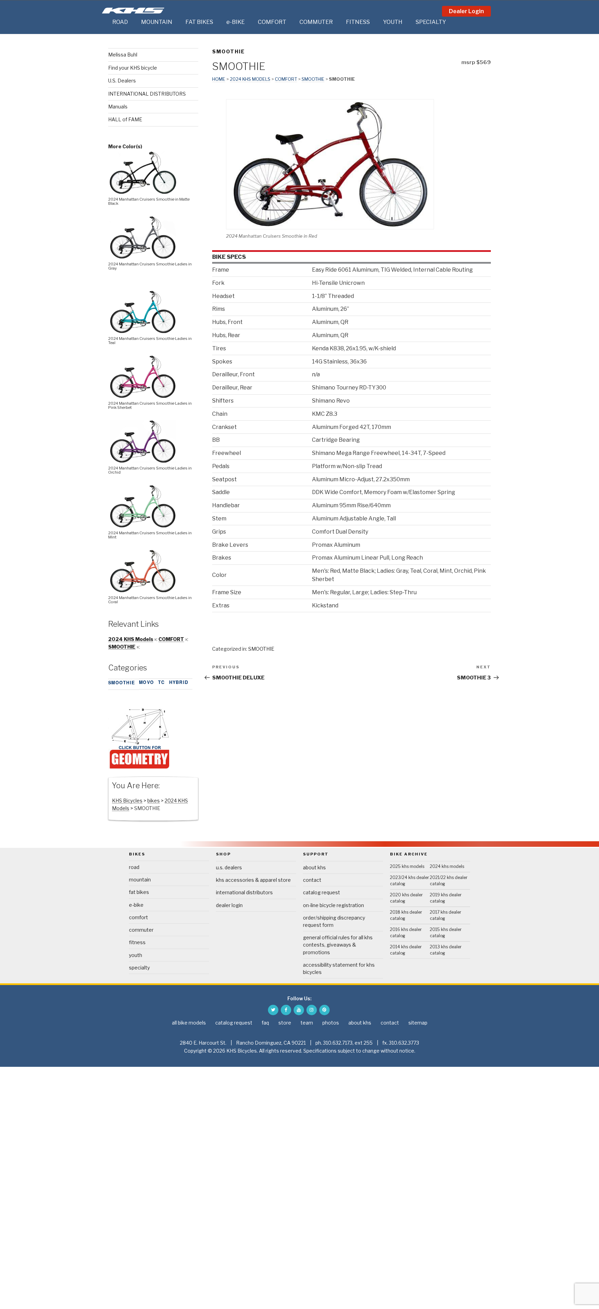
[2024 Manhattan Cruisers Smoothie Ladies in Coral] (142, 591)
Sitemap (417, 1023)
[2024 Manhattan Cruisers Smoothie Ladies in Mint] (142, 526)
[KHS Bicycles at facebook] (286, 1010)
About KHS (314, 867)
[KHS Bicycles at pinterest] (324, 1010)
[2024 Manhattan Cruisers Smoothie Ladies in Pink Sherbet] (142, 396)
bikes (153, 800)
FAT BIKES (199, 22)
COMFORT (272, 22)
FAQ (265, 1023)
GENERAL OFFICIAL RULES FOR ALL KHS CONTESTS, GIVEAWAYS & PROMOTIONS (338, 944)
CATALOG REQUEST (321, 892)
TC (161, 682)
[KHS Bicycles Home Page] (133, 11)
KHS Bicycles (127, 800)
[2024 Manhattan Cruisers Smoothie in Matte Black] (142, 192)
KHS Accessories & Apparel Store (253, 880)
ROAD (120, 22)
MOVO (146, 682)
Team (307, 1023)
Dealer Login (466, 11)
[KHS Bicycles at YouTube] (299, 1010)
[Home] (105, 22)
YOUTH (392, 22)
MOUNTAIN (156, 22)
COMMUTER (316, 22)
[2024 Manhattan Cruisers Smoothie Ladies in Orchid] (142, 461)
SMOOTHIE (228, 51)
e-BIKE (235, 22)
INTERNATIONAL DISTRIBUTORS (147, 94)
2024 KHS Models (250, 79)
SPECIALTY (431, 22)
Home (218, 79)
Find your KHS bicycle (132, 68)
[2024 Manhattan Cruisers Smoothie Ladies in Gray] (142, 257)
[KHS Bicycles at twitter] (273, 1010)
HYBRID (179, 682)
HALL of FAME (125, 119)
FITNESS (358, 22)
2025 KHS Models (407, 866)
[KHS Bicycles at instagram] (311, 1010)
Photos (330, 1023)
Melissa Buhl (122, 55)
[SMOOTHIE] (139, 768)
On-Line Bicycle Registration (333, 905)
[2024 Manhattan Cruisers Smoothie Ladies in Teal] (142, 331)
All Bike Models (189, 1023)
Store (284, 1023)
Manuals (118, 106)
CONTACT (312, 880)
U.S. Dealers (122, 81)
